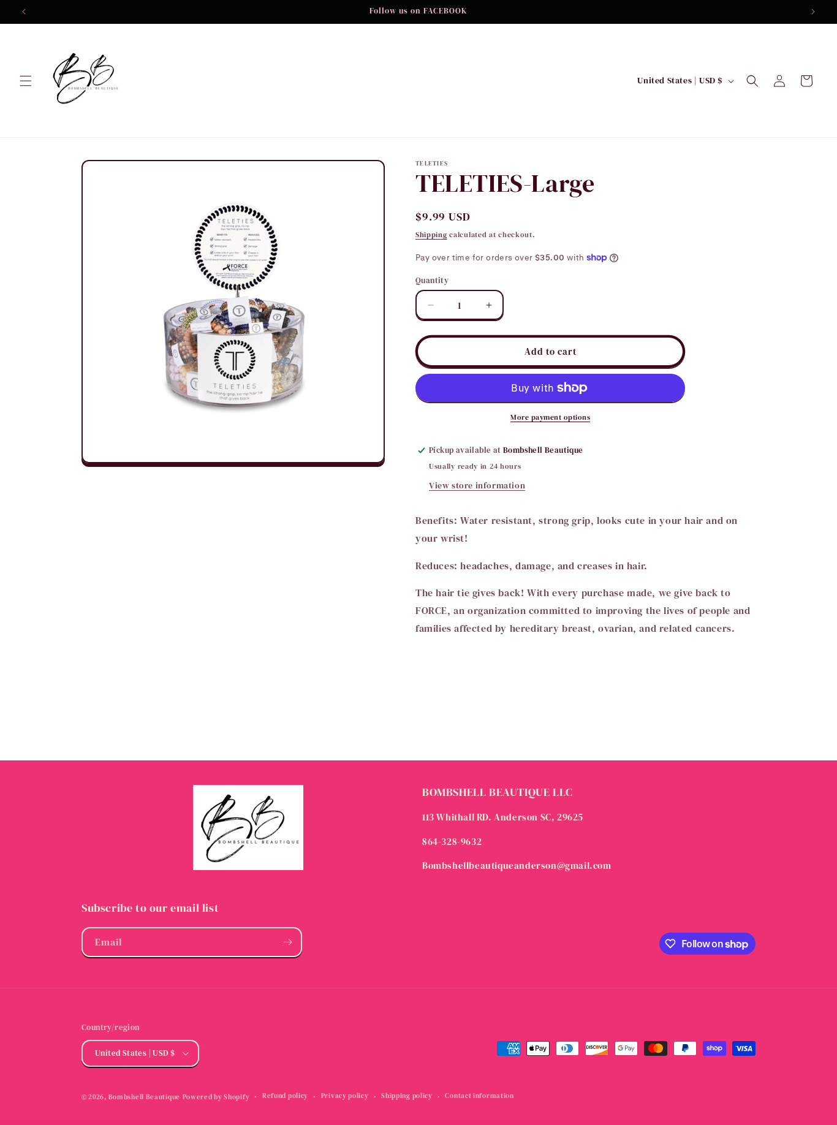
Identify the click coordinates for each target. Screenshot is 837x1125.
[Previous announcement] (23, 11)
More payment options (550, 417)
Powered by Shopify (216, 1097)
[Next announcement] (813, 11)
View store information (477, 485)
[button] (25, 80)
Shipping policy (407, 1095)
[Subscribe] (287, 942)
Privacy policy (345, 1095)
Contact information (479, 1095)
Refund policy (285, 1095)
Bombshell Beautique (144, 1097)
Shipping (431, 235)
